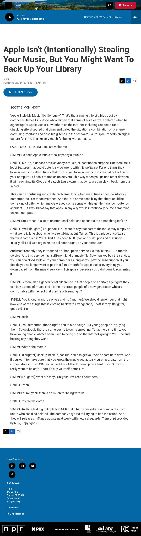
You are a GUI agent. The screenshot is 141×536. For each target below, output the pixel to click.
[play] (9, 17)
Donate (127, 5)
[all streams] (136, 17)
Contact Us (12, 507)
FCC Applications (15, 514)
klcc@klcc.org (13, 501)
